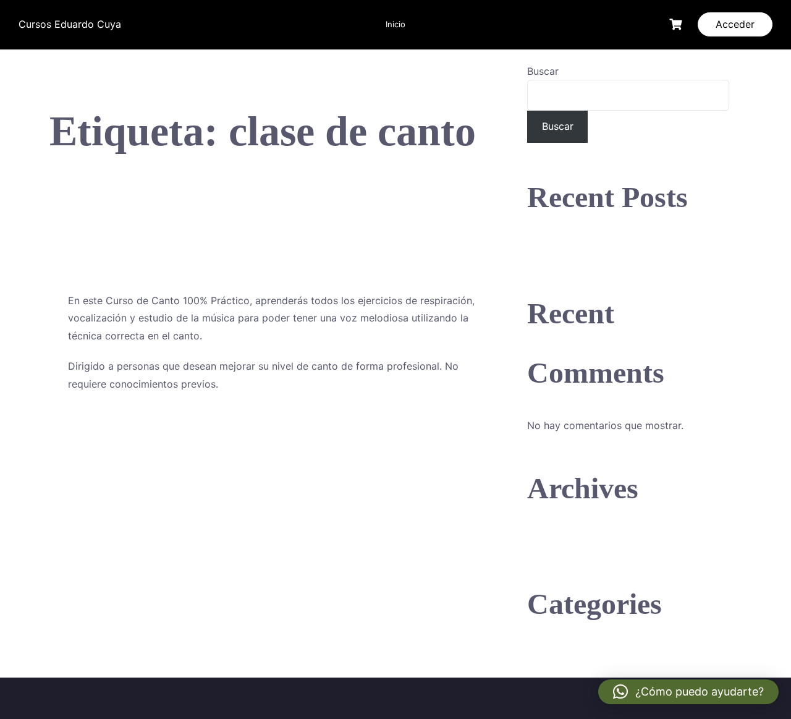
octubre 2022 (559, 541)
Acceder (735, 24)
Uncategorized (561, 656)
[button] (688, 691)
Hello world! (555, 250)
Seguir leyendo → (109, 426)
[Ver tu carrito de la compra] (677, 24)
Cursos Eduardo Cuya (70, 24)
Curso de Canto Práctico (279, 241)
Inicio (395, 24)
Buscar (543, 71)
